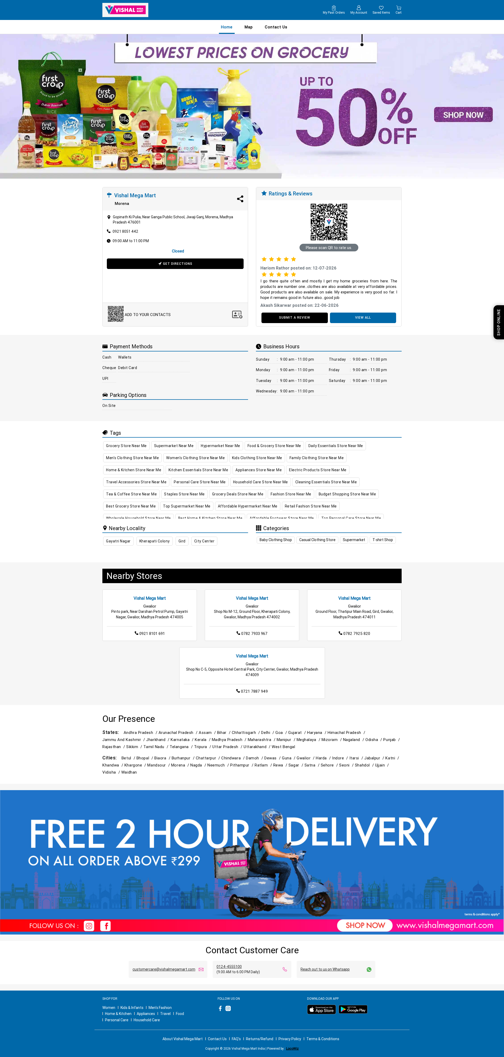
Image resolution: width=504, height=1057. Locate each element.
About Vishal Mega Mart (182, 1039)
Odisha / (374, 739)
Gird (182, 541)
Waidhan (129, 772)
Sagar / (296, 765)
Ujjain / (382, 765)
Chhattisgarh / (246, 732)
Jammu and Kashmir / (124, 739)
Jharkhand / (158, 739)
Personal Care (116, 1020)
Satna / (312, 765)
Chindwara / (233, 757)
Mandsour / (159, 765)
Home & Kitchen (118, 1013)
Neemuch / (218, 765)
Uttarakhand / (258, 746)
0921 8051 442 (125, 231)
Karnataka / (183, 739)
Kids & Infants (131, 1007)
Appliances (146, 1013)
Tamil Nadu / (156, 746)
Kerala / (203, 739)
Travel (165, 1013)
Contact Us (217, 1039)
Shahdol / (365, 765)
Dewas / (273, 757)
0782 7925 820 (356, 633)
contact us (276, 26)
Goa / (281, 732)
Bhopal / (145, 757)
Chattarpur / (209, 757)
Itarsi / (356, 757)
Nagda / (198, 765)
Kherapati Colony (154, 541)
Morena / (180, 765)
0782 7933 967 (254, 633)
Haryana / (317, 732)
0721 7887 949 (254, 691)
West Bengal (283, 746)
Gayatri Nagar (118, 541)
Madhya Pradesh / (230, 739)
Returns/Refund (259, 1039)
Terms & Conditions (322, 1039)
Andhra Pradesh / (141, 732)
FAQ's (236, 1039)
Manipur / (287, 739)
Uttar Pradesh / (228, 746)
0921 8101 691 (152, 633)
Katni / (392, 757)
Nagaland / (354, 739)
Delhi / (268, 732)
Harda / (324, 757)
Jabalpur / (374, 757)
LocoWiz (292, 1048)
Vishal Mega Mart (150, 598)
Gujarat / (297, 732)
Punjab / (392, 739)
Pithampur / (242, 765)
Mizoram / (332, 739)
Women (108, 1007)
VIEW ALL (363, 317)
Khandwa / (113, 765)
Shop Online (498, 322)
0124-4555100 (229, 966)
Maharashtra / (262, 739)
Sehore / (330, 765)
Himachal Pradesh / (347, 732)
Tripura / (203, 746)
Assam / (208, 732)
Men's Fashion (160, 1007)
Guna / (289, 757)
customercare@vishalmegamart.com (164, 969)
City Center (204, 541)
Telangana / (182, 746)
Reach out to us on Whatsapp (325, 969)
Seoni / (347, 765)
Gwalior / (306, 757)
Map (249, 26)
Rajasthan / (114, 746)
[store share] (240, 199)
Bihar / (224, 732)
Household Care (147, 1020)
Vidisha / (111, 772)
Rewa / (280, 765)
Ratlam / (264, 765)
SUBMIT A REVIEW (294, 317)
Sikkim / (134, 746)
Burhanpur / (184, 757)
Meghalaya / (309, 739)
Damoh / (255, 757)
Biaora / (162, 757)
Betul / (129, 757)
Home (227, 26)
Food (180, 1013)
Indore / (340, 757)
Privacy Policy (290, 1039)
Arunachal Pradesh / (179, 732)
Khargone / (135, 765)
